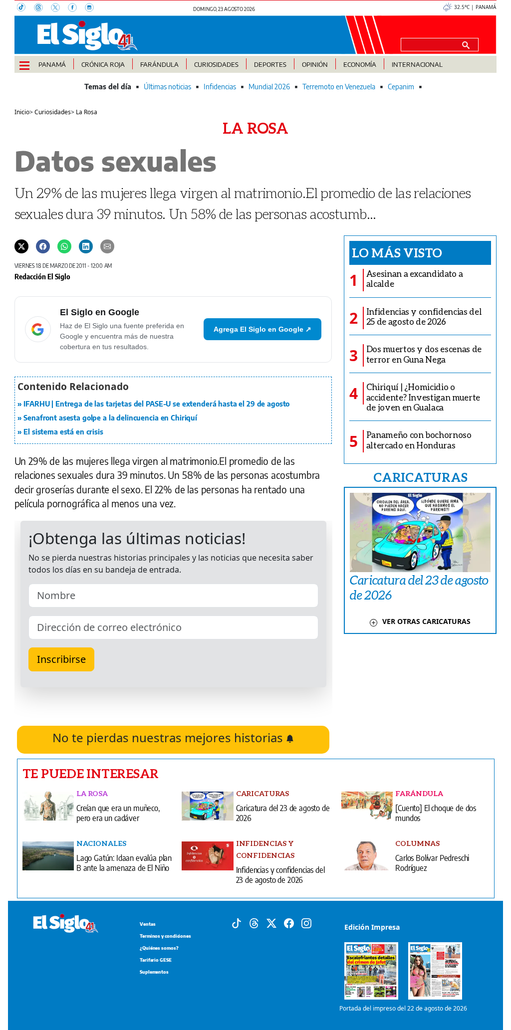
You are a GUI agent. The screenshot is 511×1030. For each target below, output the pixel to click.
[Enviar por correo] (107, 245)
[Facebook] (76, 8)
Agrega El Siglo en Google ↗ (262, 329)
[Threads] (42, 8)
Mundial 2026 (269, 86)
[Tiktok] (237, 923)
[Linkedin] (86, 245)
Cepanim (401, 86)
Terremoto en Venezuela (338, 86)
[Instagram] (92, 8)
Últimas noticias (167, 86)
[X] (59, 8)
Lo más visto (397, 252)
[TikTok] (25, 8)
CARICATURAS (420, 476)
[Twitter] (21, 245)
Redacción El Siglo (42, 276)
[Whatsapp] (64, 245)
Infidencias (220, 86)
